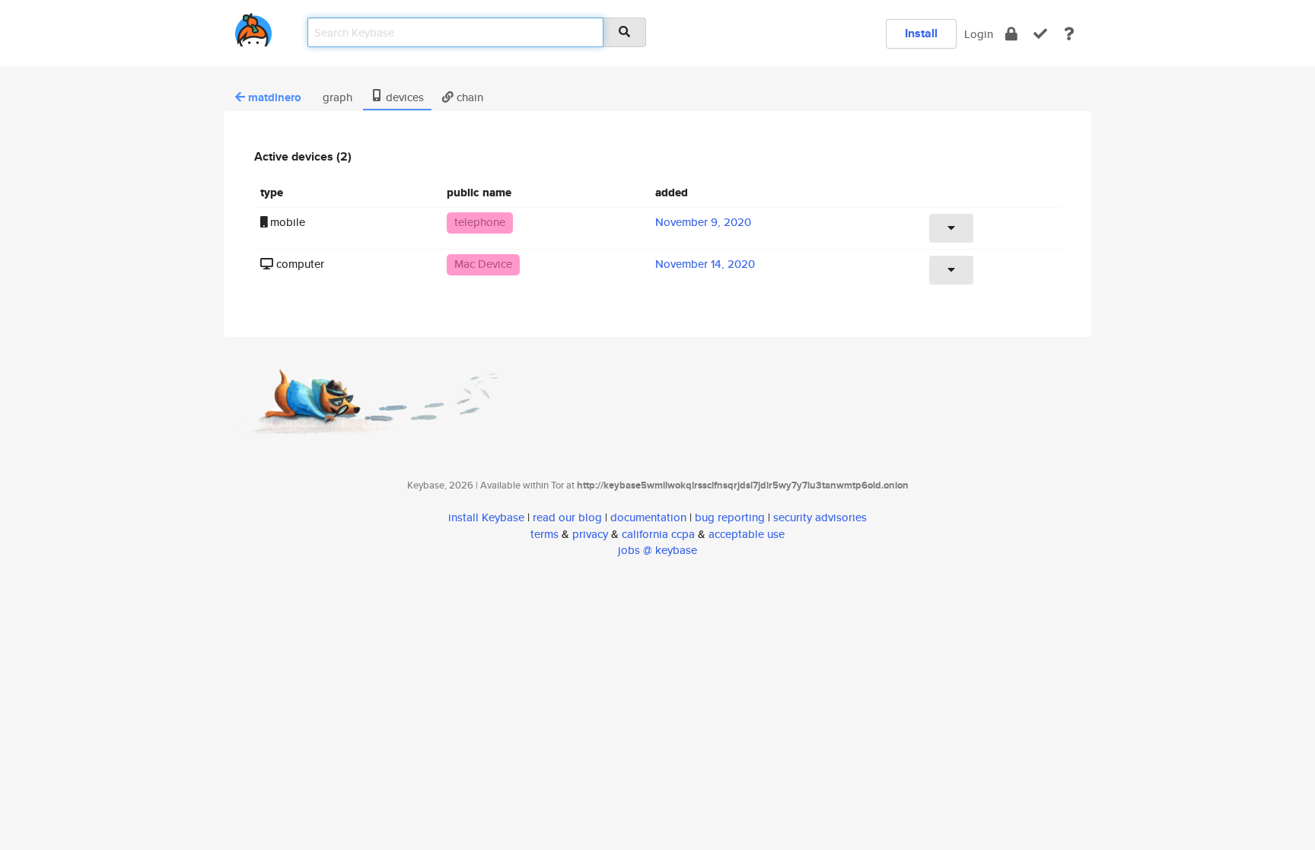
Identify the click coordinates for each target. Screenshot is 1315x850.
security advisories (820, 517)
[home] (253, 27)
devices (403, 97)
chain (468, 97)
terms (544, 534)
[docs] (1069, 33)
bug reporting (730, 517)
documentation (648, 517)
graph (336, 97)
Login (978, 34)
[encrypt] (1011, 33)
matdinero (274, 97)
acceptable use (746, 534)
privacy (590, 534)
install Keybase (486, 517)
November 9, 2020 (703, 222)
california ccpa (658, 534)
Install (921, 33)
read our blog (567, 517)
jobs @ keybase (657, 550)
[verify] (1040, 33)
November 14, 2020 (705, 264)
